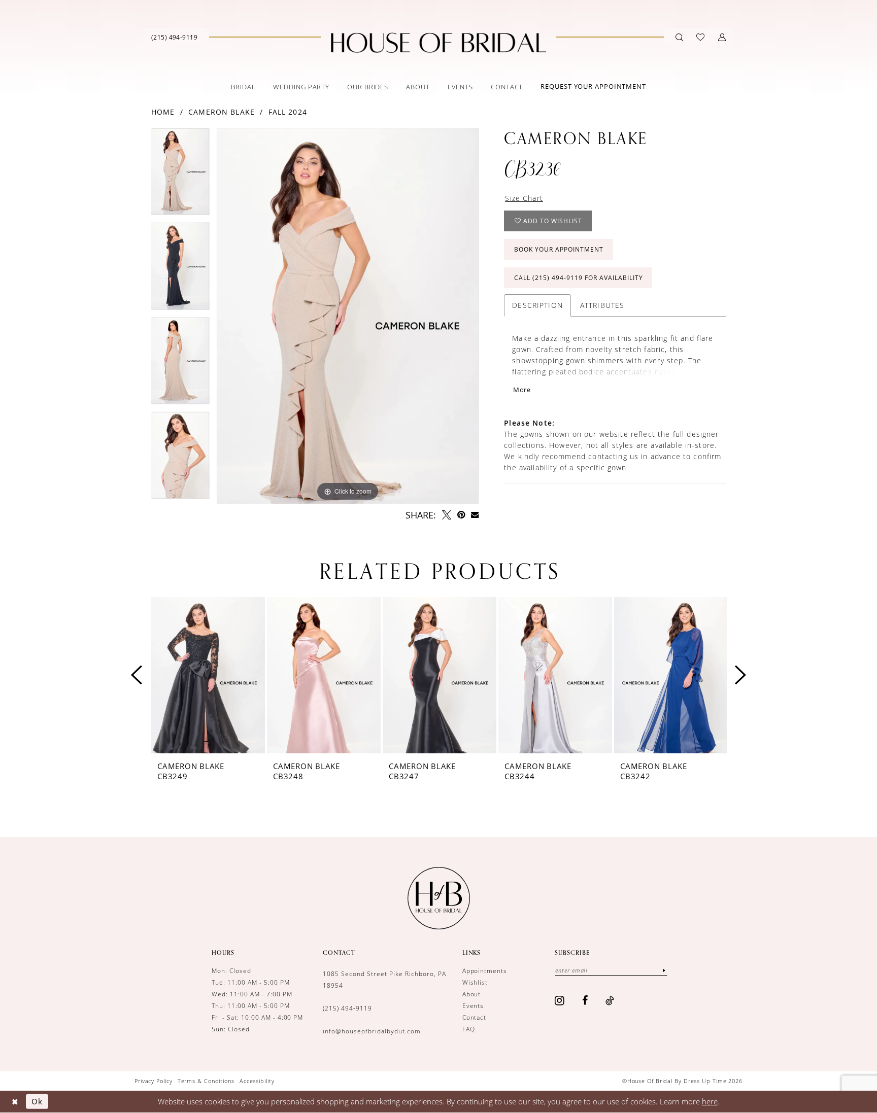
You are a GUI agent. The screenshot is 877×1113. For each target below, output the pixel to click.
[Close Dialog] (15, 1101)
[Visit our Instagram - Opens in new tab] (560, 1000)
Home (163, 112)
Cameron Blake (221, 112)
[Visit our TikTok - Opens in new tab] (610, 1000)
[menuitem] (174, 37)
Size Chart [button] (524, 198)
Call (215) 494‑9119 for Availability (578, 277)
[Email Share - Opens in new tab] (475, 514)
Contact (474, 1017)
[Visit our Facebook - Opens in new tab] (585, 1000)
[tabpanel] (180, 175)
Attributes (602, 305)
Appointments (485, 970)
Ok (37, 1101)
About (471, 994)
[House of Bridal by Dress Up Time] (438, 42)
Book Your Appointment (558, 249)
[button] (722, 37)
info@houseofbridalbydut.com (371, 1031)
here (710, 1101)
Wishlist (475, 982)
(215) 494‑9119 (347, 1008)
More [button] (521, 389)
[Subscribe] (663, 970)
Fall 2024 (287, 112)
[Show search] (679, 37)
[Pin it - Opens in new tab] (461, 514)
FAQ (468, 1029)
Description (537, 305)
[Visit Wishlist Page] (700, 37)
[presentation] (208, 675)
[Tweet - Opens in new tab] (446, 514)
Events (473, 1005)
